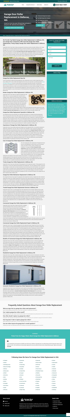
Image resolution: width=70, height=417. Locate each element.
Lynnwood (22, 387)
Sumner (54, 381)
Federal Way (22, 364)
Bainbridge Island (7, 364)
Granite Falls (22, 370)
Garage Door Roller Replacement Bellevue (22, 35)
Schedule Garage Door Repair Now (14, 27)
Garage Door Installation (57, 402)
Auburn (5, 362)
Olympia (37, 381)
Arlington (5, 360)
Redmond (38, 389)
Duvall (5, 387)
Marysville (38, 360)
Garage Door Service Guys (34, 415)
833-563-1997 (61, 5)
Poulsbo (37, 385)
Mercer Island (38, 362)
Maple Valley (22, 389)
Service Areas (39, 4)
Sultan (54, 379)
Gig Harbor (22, 366)
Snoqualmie (55, 375)
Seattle (54, 366)
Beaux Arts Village (7, 366)
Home (23, 4)
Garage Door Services (30, 4)
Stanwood (54, 377)
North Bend (38, 379)
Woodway (54, 389)
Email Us (6, 401)
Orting (37, 383)
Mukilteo (38, 373)
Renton (54, 360)
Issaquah (21, 373)
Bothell (5, 373)
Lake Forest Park (23, 381)
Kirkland (21, 379)
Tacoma (54, 383)
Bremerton (6, 375)
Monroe (37, 366)
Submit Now (56, 65)
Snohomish (55, 373)
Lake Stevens (22, 383)
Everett (21, 362)
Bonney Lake (6, 370)
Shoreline (54, 368)
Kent (21, 377)
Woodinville (55, 387)
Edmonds (5, 389)
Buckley (5, 379)
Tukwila (54, 385)
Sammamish (55, 362)
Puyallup (37, 387)
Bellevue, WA (64, 1)
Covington (5, 383)
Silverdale (54, 370)
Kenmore (21, 375)
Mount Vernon (38, 368)
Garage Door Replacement (58, 404)
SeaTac (54, 364)
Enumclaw (22, 360)
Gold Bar (21, 368)
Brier (5, 377)
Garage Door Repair (56, 401)
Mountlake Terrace (39, 370)
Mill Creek (38, 364)
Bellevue (5, 368)
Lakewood (22, 385)
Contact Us (46, 4)
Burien (5, 381)
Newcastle (38, 375)
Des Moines (6, 385)
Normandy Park (39, 377)
